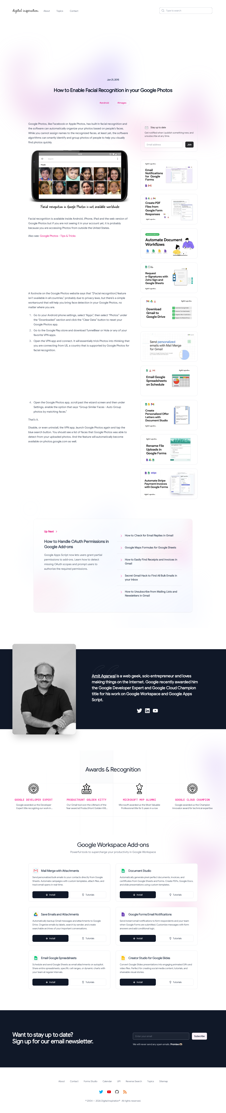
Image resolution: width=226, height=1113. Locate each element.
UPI (118, 1081)
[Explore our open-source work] (117, 1092)
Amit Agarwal (104, 675)
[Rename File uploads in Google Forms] (169, 449)
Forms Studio (90, 1081)
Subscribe (199, 1036)
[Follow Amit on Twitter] (139, 710)
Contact (74, 10)
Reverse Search (134, 1081)
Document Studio (139, 871)
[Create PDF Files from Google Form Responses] (169, 209)
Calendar (107, 1081)
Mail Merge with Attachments (60, 871)
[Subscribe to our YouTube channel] (109, 1092)
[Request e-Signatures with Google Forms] (169, 277)
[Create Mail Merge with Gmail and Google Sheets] (169, 346)
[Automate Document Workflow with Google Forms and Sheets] (169, 243)
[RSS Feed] (125, 1092)
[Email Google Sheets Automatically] (169, 380)
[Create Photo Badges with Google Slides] (169, 415)
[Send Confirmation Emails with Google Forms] (169, 174)
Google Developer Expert (121, 687)
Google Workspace (143, 693)
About (47, 10)
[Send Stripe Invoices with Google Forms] (169, 483)
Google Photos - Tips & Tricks (58, 236)
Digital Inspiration (110, 1100)
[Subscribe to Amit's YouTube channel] (155, 710)
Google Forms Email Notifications (150, 914)
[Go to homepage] (25, 10)
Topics (59, 10)
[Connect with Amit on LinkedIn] (147, 710)
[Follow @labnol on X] (101, 1092)
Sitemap (163, 1081)
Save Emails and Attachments (60, 914)
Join (189, 144)
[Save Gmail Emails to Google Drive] (169, 312)
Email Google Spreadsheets (58, 958)
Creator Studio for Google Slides (149, 958)
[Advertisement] (113, 42)
